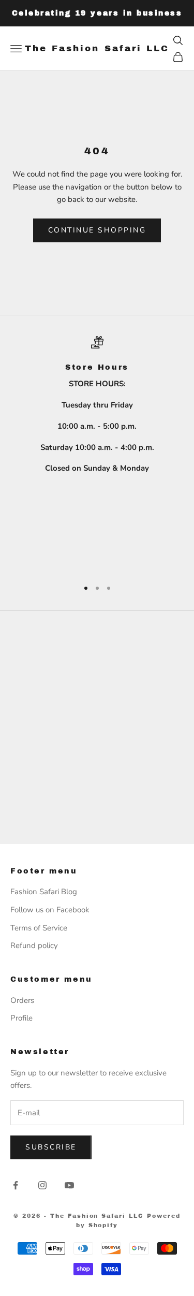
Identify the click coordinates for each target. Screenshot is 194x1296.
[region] (97, 453)
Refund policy (34, 945)
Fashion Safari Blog (43, 891)
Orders (22, 1000)
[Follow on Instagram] (42, 1185)
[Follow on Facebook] (15, 1185)
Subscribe (51, 1147)
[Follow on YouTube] (69, 1185)
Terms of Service (38, 928)
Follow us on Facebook (49, 910)
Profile (21, 1018)
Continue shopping (97, 230)
